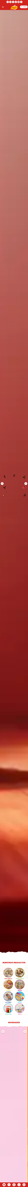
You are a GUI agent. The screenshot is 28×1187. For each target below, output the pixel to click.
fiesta (19, 1014)
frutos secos (20, 978)
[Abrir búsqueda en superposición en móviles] (9, 1184)
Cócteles (8, 990)
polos (20, 1002)
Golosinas (8, 1002)
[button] (2, 483)
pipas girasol (8, 978)
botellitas (8, 1014)
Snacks (20, 990)
